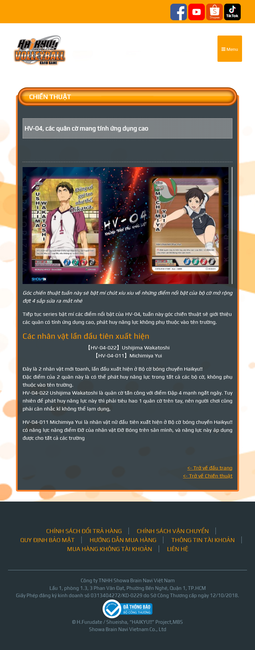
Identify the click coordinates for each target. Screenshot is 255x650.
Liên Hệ (177, 548)
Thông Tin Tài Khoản (203, 539)
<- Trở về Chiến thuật (207, 476)
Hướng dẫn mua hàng (123, 539)
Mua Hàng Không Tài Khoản (109, 548)
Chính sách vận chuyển (173, 530)
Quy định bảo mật (47, 539)
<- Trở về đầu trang (209, 468)
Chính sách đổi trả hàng (84, 530)
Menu (231, 49)
